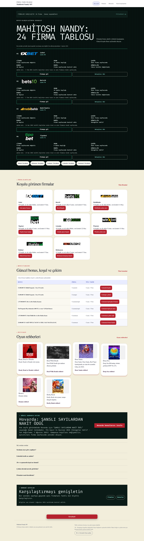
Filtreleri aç (121, 14)
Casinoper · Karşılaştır (53, 163)
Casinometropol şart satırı (108, 308)
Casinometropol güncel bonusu (109, 302)
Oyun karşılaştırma (121, 3)
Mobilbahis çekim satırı (101, 208)
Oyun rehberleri (122, 337)
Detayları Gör (100, 74)
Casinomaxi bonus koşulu (108, 322)
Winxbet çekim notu (100, 232)
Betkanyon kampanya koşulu (64, 256)
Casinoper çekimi (106, 295)
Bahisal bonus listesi (25, 256)
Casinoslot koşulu (106, 288)
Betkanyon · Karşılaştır (38, 163)
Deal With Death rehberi (55, 371)
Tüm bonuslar (122, 271)
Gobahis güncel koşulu (63, 232)
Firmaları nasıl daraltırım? (25, 475)
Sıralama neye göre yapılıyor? (26, 450)
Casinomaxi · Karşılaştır (84, 163)
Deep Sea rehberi (108, 371)
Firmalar (104, 3)
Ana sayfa (96, 3)
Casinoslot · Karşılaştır (68, 163)
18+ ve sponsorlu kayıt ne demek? (28, 462)
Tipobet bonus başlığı (25, 232)
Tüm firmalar (122, 185)
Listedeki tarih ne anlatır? (25, 456)
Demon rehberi (24, 402)
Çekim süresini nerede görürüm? (27, 469)
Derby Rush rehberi (53, 403)
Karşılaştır (72, 516)
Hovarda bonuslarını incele (109, 425)
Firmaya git (44, 74)
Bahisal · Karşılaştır (23, 163)
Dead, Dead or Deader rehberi (29, 370)
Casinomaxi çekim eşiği (107, 315)
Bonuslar (111, 3)
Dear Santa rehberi (81, 370)
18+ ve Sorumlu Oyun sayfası (83, 533)
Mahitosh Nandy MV (24, 3)
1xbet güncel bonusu (25, 208)
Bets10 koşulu (60, 208)
